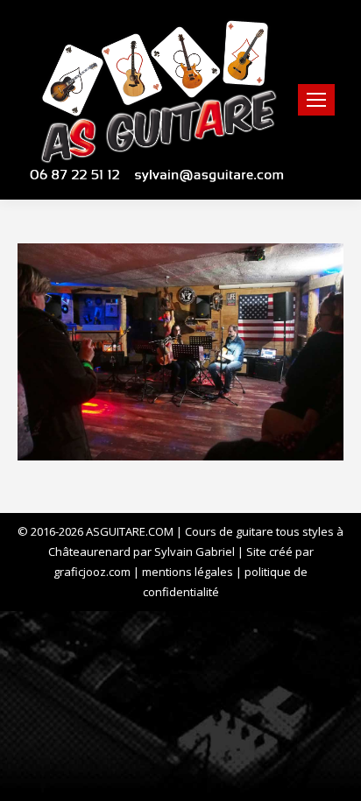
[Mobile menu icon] (316, 100)
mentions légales (187, 572)
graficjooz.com (92, 572)
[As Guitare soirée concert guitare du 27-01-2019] (180, 351)
